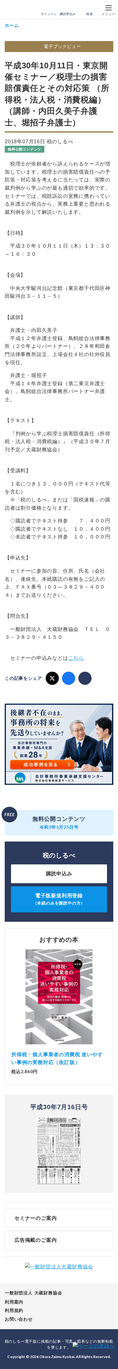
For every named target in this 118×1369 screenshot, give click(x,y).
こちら (76, 658)
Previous (11, 1000)
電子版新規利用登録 (59, 899)
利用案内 (14, 1301)
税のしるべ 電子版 (18, 10)
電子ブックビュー (62, 46)
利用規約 (14, 1310)
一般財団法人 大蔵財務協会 (33, 1292)
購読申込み (68, 14)
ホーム (12, 25)
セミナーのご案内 (35, 1218)
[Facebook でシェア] (68, 678)
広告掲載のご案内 (35, 1240)
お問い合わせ (19, 1319)
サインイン (49, 14)
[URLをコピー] (85, 678)
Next (106, 1000)
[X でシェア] (52, 678)
